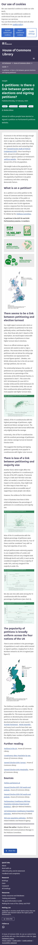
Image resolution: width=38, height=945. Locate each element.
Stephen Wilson (8, 110)
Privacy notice (6, 940)
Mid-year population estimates (15, 818)
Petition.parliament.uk (12, 783)
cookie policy (18, 24)
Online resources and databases (13, 896)
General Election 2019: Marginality (16, 770)
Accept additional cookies (7, 32)
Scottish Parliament (11, 725)
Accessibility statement (9, 943)
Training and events (9, 898)
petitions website (10, 159)
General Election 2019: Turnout (15, 763)
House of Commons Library (16, 52)
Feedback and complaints (11, 873)
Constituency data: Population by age (17, 756)
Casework (5, 886)
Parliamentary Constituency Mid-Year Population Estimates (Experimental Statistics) (17, 804)
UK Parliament (6, 63)
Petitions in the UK (10, 749)
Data (3, 883)
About (4, 866)
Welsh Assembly (25, 725)
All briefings (6, 888)
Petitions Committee (24, 214)
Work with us (6, 868)
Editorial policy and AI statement (13, 871)
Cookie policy (16, 940)
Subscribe (9, 919)
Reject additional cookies (20, 32)
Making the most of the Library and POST (16, 903)
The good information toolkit (12, 901)
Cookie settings (31, 32)
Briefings (5, 881)
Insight (4, 67)
